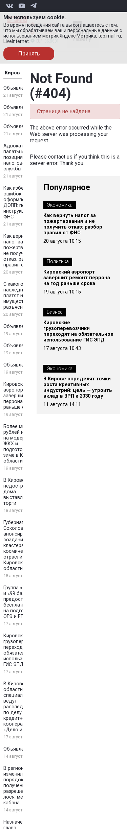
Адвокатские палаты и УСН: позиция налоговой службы (19, 157)
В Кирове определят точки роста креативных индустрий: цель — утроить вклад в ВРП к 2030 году (77, 387)
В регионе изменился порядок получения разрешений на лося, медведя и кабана (22, 785)
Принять (29, 53)
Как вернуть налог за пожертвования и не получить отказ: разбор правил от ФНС (72, 224)
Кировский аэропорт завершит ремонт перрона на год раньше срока (76, 277)
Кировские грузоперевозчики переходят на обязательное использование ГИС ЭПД (78, 331)
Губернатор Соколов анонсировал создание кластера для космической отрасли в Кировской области (18, 545)
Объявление (17, 88)
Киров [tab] (12, 73)
